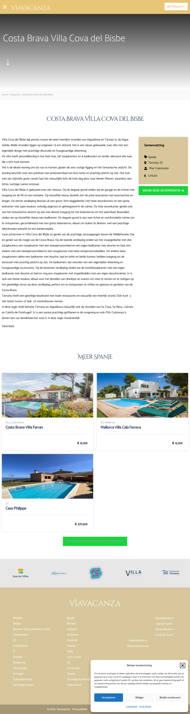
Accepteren (108, 697)
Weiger (139, 697)
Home (5, 95)
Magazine (14, 95)
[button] (182, 665)
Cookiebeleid (131, 706)
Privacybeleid (145, 706)
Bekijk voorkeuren (170, 697)
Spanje (152, 157)
